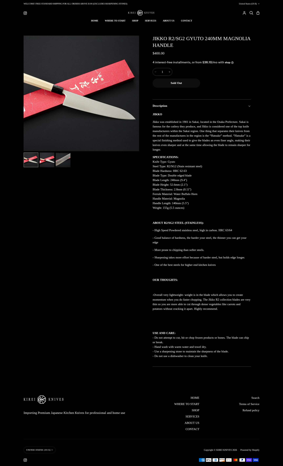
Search (255, 397)
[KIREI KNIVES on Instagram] (25, 460)
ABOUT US (192, 423)
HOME (195, 397)
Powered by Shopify (249, 450)
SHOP (195, 410)
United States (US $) (248, 3)
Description (160, 105)
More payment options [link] (226, 92)
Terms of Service (249, 404)
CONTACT (192, 429)
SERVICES (192, 416)
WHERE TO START (186, 404)
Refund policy (251, 410)
